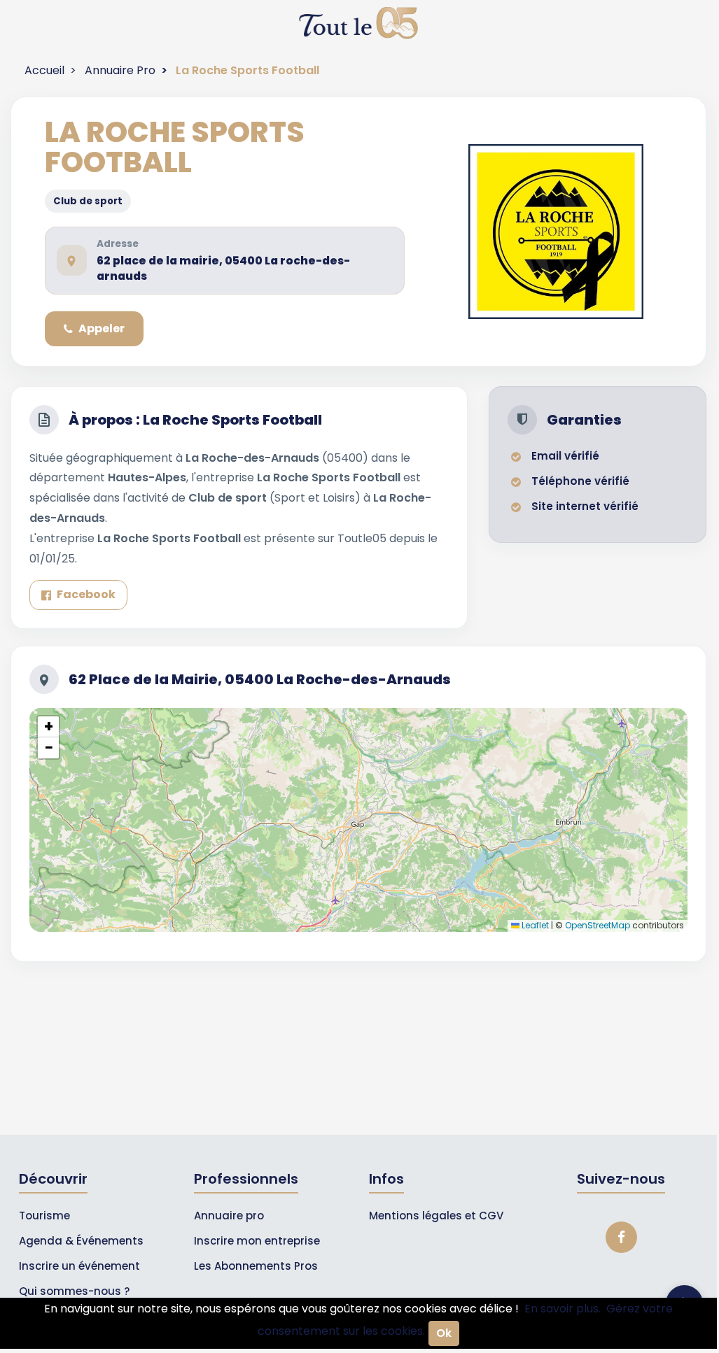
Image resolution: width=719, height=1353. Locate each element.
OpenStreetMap (597, 925)
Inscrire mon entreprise (257, 1240)
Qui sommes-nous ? (74, 1291)
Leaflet (534, 925)
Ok (444, 1333)
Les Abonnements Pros (256, 1266)
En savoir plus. (562, 1309)
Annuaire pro (229, 1215)
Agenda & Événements (81, 1240)
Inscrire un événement (79, 1266)
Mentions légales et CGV (436, 1215)
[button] (48, 726)
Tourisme (44, 1215)
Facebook (86, 594)
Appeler (101, 328)
